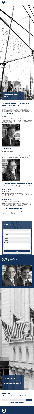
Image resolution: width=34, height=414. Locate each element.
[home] (5, 2)
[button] (31, 2)
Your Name (5, 230)
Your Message (6, 242)
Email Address (6, 234)
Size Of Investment (7, 238)
